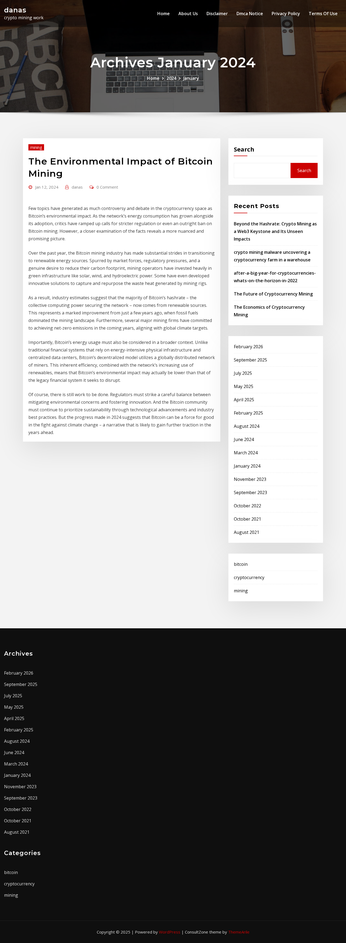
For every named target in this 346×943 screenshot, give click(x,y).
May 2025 (243, 386)
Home (163, 14)
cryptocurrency (249, 577)
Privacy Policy (286, 14)
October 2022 (247, 506)
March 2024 (246, 453)
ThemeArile (238, 932)
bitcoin (241, 564)
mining (36, 147)
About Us (188, 14)
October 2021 (247, 519)
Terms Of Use (323, 14)
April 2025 (244, 400)
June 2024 (244, 439)
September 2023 (250, 492)
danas (15, 10)
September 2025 (250, 360)
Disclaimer (217, 14)
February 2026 (248, 347)
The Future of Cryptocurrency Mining (273, 294)
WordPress (169, 932)
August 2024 (246, 426)
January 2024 (247, 466)
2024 (171, 78)
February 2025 (248, 413)
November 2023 (250, 479)
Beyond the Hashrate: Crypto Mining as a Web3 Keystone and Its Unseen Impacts (275, 231)
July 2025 (243, 373)
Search (244, 149)
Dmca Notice (250, 14)
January (191, 78)
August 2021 (246, 532)
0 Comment (107, 187)
